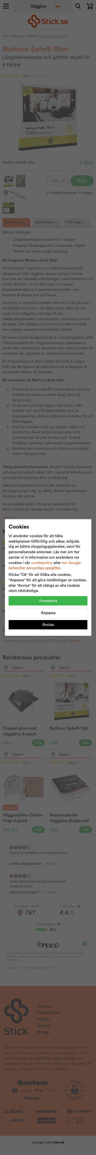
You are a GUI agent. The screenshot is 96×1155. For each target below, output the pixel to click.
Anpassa (48, 613)
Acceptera (48, 601)
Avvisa (48, 625)
